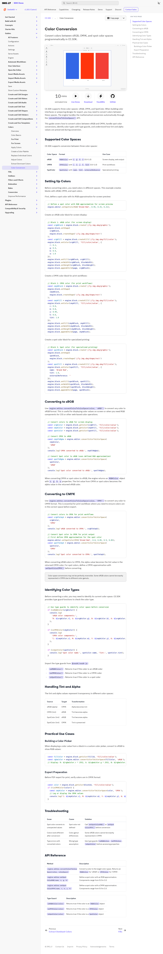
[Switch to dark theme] (159, 3)
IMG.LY (49, 946)
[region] (85, 631)
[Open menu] (123, 18)
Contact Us (59, 946)
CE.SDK (48, 18)
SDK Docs (18, 3)
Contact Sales (131, 9)
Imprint (70, 946)
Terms (111, 946)
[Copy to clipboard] (123, 204)
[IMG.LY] (6, 3)
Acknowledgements (98, 946)
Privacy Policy (81, 946)
